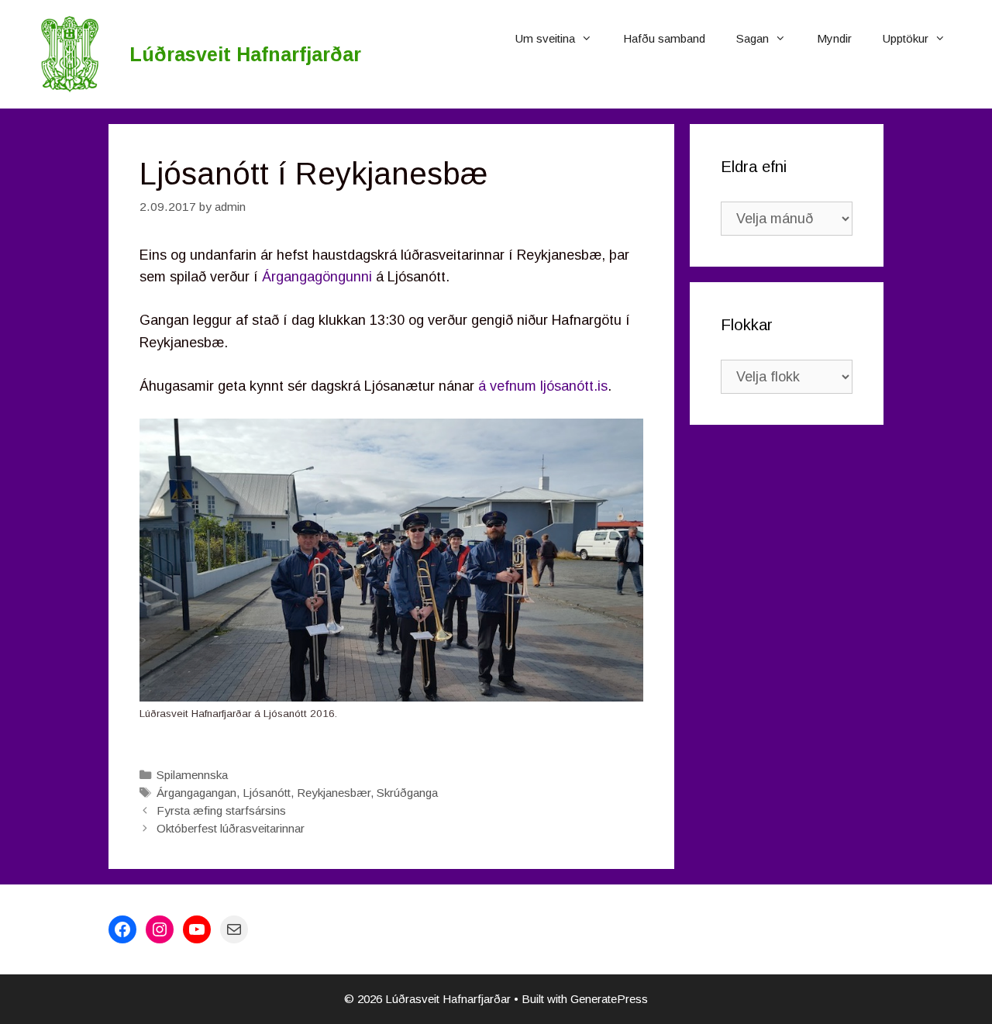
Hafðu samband (664, 38)
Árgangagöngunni (317, 276)
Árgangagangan (196, 792)
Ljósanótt (267, 792)
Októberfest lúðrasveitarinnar (231, 828)
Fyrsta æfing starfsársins (221, 810)
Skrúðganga (407, 792)
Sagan (752, 38)
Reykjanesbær (333, 792)
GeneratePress (609, 998)
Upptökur (905, 38)
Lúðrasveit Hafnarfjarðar (245, 54)
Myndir (834, 38)
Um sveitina (545, 38)
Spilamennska (192, 774)
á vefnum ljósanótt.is (543, 386)
